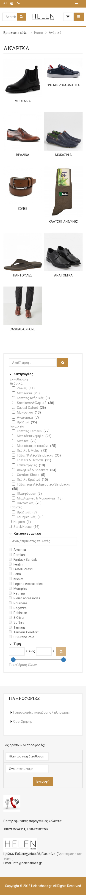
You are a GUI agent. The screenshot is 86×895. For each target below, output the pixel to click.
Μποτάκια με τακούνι (33, 446)
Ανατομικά (25, 417)
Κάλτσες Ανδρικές (30, 398)
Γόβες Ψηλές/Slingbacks (35, 455)
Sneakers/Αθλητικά (32, 403)
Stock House (23, 527)
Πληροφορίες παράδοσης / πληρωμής (41, 712)
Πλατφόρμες (26, 493)
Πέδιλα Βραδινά (29, 479)
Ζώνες (22, 388)
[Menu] (79, 17)
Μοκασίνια (25, 412)
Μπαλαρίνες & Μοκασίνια (36, 498)
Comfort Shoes (28, 475)
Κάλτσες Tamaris (29, 431)
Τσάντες (16, 507)
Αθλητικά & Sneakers (33, 470)
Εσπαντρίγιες (27, 465)
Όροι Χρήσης (23, 721)
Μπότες (23, 441)
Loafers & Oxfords (30, 460)
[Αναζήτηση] (62, 362)
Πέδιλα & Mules (28, 450)
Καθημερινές (26, 517)
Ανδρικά (16, 383)
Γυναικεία (17, 426)
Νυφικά (19, 522)
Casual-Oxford (28, 407)
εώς (32, 651)
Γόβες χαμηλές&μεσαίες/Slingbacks (43, 484)
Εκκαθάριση (19, 379)
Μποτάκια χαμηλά (30, 436)
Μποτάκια (25, 393)
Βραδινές (24, 512)
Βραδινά (23, 422)
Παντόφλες (25, 503)
